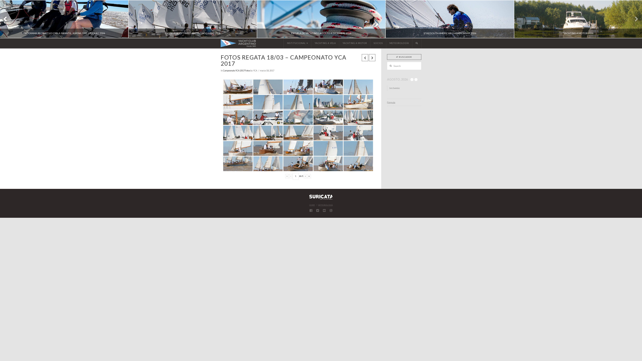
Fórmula (391, 102)
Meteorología (325, 205)
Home (312, 205)
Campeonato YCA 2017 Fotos (236, 70)
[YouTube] (324, 210)
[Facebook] (311, 210)
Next (635, 19)
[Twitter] (317, 210)
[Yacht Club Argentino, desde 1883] (238, 43)
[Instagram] (331, 210)
